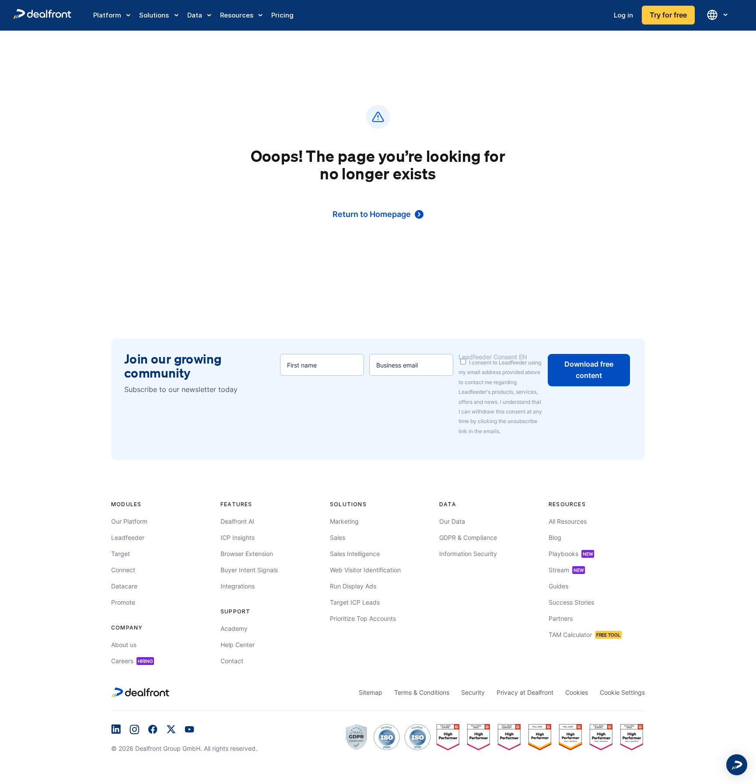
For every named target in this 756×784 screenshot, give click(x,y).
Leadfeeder (127, 537)
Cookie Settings (622, 692)
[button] (736, 764)
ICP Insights (237, 537)
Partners (561, 618)
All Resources (568, 521)
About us (123, 644)
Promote (123, 602)
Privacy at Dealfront (525, 692)
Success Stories (571, 602)
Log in (623, 15)
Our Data (452, 521)
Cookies (576, 692)
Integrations (237, 586)
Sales (337, 537)
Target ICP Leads (355, 602)
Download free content (588, 370)
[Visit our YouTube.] (189, 730)
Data (194, 15)
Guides (558, 586)
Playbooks (571, 553)
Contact (231, 661)
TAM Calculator (584, 634)
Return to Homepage (371, 214)
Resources (236, 15)
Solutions (154, 15)
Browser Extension (246, 553)
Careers (132, 661)
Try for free (668, 14)
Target (120, 553)
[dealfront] (42, 15)
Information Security (468, 553)
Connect (123, 570)
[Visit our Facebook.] (153, 730)
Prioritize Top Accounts (363, 618)
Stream (566, 570)
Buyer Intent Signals (249, 570)
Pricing (282, 15)
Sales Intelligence (355, 553)
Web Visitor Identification (365, 570)
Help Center (237, 644)
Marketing (344, 521)
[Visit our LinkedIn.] (116, 730)
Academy (234, 628)
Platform (107, 15)
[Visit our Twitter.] (171, 730)
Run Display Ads (353, 586)
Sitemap (370, 692)
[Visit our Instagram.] (134, 730)
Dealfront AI (237, 521)
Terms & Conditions (421, 692)
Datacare (124, 586)
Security (473, 692)
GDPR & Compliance (468, 537)
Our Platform (129, 521)
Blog (555, 537)
